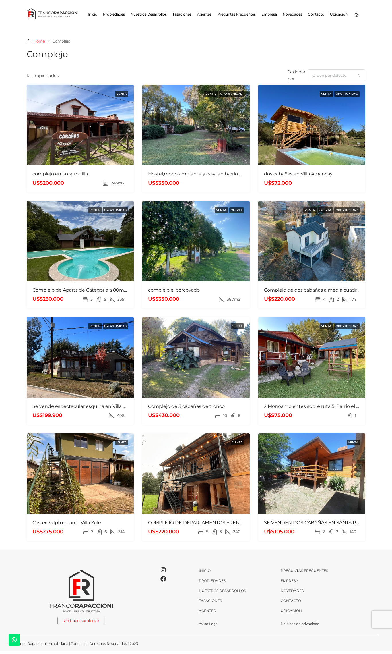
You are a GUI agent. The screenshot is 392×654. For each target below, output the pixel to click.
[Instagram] (163, 570)
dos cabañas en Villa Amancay (298, 174)
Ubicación (339, 14)
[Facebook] (163, 579)
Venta (122, 94)
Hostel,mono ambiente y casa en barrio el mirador (205, 174)
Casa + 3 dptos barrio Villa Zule (66, 522)
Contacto (316, 14)
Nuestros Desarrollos (149, 14)
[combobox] (336, 75)
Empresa (269, 14)
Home (39, 41)
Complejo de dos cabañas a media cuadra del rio (319, 290)
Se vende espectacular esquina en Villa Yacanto (86, 406)
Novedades (292, 14)
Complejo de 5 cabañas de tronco (186, 406)
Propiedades (114, 14)
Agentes (204, 14)
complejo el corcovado (174, 290)
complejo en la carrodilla (60, 174)
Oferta (236, 210)
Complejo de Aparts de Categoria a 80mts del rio (87, 290)
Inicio (92, 14)
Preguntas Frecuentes (236, 14)
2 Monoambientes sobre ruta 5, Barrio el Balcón (318, 406)
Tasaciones (181, 14)
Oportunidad (231, 94)
